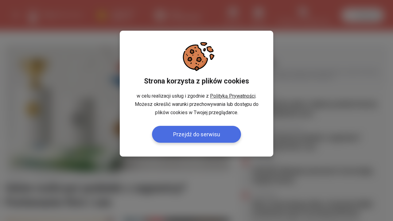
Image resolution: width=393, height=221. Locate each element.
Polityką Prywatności (232, 96)
